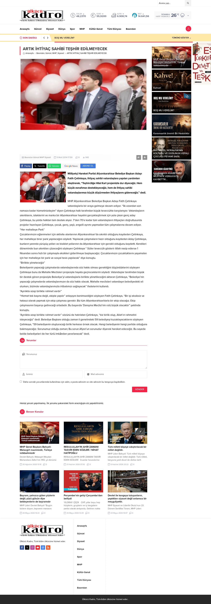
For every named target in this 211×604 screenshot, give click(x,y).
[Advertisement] (83, 142)
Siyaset (61, 53)
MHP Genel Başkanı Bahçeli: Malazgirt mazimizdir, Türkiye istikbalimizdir (36, 450)
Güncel (48, 53)
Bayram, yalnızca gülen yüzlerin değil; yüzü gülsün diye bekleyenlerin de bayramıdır (37, 498)
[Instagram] (32, 547)
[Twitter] (27, 547)
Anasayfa (29, 53)
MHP (54, 53)
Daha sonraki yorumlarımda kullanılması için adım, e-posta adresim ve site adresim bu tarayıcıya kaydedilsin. (74, 382)
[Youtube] (38, 547)
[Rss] (48, 547)
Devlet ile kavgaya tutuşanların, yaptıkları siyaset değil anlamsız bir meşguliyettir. (127, 498)
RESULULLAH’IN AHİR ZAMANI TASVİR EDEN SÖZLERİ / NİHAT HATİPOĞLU (81, 450)
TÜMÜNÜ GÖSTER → (181, 38)
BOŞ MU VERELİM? (64, 37)
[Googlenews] (43, 547)
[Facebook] (22, 547)
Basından (40, 53)
